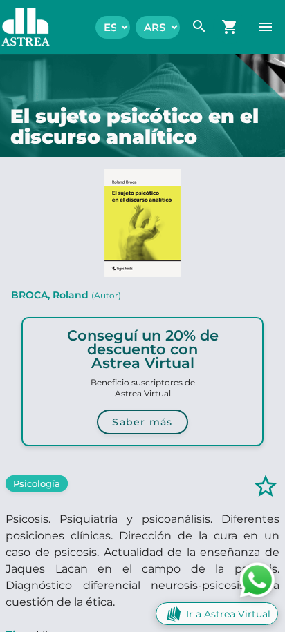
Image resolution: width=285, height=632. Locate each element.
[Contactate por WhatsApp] (257, 579)
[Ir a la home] (18, 27)
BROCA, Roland (66, 295)
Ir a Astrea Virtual (228, 614)
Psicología (36, 483)
